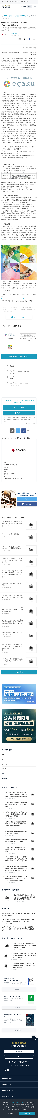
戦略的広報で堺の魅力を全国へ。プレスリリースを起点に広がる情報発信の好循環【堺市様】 (24, 897)
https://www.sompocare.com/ (13, 478)
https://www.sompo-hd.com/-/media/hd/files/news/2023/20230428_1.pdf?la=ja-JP (19, 52)
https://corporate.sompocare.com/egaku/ (13, 299)
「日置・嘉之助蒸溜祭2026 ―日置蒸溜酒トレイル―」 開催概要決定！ (16, 849)
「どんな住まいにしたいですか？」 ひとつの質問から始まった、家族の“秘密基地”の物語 (25, 945)
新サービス (12, 366)
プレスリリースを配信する (18, 1062)
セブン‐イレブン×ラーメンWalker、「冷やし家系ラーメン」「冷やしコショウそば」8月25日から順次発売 (18, 929)
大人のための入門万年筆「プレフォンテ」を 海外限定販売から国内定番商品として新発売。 (16, 814)
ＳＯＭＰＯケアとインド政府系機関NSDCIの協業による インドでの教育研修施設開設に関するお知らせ (13, 621)
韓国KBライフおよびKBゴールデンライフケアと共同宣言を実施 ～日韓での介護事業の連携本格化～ (12, 572)
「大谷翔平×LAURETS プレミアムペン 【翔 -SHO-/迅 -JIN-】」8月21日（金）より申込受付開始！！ (23, 965)
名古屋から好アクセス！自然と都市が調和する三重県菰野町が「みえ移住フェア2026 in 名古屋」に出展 (16, 868)
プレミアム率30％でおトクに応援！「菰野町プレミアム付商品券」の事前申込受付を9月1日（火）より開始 (16, 859)
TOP (5, 16)
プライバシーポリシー (17, 1102)
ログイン (19, 413)
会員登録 (19, 1051)
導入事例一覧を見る (19, 901)
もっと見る (19, 672)
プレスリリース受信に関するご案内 (26, 423)
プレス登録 (20, 407)
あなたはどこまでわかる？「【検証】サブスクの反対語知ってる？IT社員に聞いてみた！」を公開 (23, 955)
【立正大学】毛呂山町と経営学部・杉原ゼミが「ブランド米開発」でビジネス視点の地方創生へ (16, 823)
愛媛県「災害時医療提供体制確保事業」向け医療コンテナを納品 (16, 840)
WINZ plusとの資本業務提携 (10, 534)
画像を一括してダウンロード (19, 356)
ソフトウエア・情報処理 (16, 371)
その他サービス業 (14, 16)
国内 (24, 6)
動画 (3, 773)
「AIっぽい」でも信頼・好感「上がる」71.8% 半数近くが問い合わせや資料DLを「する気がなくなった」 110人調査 (18, 921)
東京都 (11, 378)
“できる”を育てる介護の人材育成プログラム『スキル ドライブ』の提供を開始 (12, 560)
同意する (27, 1113)
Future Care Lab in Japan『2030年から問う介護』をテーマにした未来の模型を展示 (13, 609)
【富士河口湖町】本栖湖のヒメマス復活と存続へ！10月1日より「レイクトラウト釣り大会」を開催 (16, 878)
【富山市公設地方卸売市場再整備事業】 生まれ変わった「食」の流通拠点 (16, 804)
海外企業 (4, 778)
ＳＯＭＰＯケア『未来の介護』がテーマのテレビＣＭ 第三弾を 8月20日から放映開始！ (13, 660)
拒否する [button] (11, 1113)
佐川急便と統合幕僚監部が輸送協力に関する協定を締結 (16, 832)
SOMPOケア (24, 16)
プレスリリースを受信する (18, 1065)
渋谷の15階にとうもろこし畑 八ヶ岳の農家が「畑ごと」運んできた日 (18, 914)
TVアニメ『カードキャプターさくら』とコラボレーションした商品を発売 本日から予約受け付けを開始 (16, 794)
